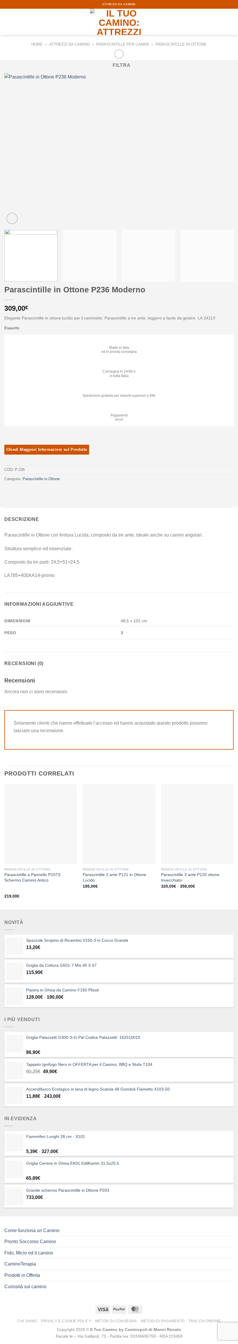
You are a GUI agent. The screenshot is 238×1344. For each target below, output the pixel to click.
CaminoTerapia (20, 1263)
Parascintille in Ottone (181, 44)
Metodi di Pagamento (163, 1321)
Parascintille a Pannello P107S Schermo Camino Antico (32, 877)
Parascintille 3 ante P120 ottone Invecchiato (190, 877)
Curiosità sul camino (25, 1286)
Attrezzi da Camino (69, 44)
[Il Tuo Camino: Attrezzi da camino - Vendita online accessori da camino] (119, 22)
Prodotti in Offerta (22, 1275)
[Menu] (7, 22)
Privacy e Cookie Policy (66, 1321)
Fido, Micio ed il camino (28, 1252)
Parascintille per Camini (122, 44)
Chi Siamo (27, 1321)
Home (37, 44)
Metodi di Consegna (116, 1321)
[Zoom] (12, 218)
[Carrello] (231, 21)
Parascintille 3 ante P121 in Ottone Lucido (114, 877)
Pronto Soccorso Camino (30, 1241)
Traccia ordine (204, 1321)
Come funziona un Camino (31, 1230)
